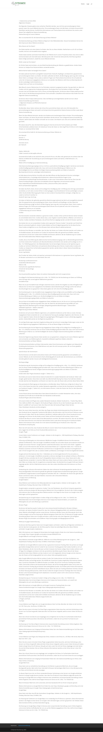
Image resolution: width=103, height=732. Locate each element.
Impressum (14, 725)
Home (83, 4)
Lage (87, 4)
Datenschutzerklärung (24, 725)
